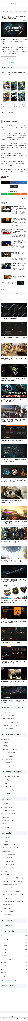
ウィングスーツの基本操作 (7, 790)
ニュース (9, 176)
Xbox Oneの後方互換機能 (9, 63)
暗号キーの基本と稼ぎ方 (7, 874)
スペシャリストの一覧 (6, 888)
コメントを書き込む (14, 293)
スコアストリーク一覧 (6, 857)
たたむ (9, 58)
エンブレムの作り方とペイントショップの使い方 (13, 901)
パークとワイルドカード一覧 (8, 854)
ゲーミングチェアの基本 (7, 728)
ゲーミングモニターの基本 (7, 715)
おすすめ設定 (4, 871)
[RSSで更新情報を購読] (20, 194)
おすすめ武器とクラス (8, 742)
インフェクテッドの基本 (7, 911)
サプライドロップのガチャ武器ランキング (13, 878)
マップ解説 (4, 783)
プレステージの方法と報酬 (7, 810)
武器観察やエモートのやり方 (10, 749)
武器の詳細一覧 (5, 739)
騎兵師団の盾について (8, 817)
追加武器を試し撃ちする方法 (10, 884)
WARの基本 (4, 824)
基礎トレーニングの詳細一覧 (8, 814)
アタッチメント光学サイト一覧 (10, 847)
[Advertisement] (11, 997)
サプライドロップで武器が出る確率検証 (12, 881)
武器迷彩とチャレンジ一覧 (9, 746)
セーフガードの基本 (6, 914)
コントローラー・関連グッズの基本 (10, 722)
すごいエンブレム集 (8, 904)
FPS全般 (4, 176)
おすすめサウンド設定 (6, 827)
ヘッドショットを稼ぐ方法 (7, 864)
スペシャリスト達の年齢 (9, 898)
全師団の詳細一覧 (5, 803)
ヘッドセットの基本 (6, 712)
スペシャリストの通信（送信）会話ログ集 (13, 894)
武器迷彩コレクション (8, 908)
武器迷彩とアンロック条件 (9, 844)
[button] (14, 186)
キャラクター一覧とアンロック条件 (10, 786)
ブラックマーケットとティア (8, 756)
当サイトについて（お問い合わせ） (9, 980)
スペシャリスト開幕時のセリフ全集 (11, 891)
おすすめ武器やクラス (8, 841)
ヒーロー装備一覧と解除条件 (8, 861)
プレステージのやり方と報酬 (8, 752)
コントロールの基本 (6, 766)
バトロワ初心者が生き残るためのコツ (10, 776)
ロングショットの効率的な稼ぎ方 (9, 868)
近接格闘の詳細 (6, 851)
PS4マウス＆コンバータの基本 (10, 725)
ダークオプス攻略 (5, 762)
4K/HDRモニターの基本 (8, 718)
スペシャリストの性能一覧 (7, 759)
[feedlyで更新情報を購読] (7, 194)
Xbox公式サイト (5, 61)
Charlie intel (8, 116)
